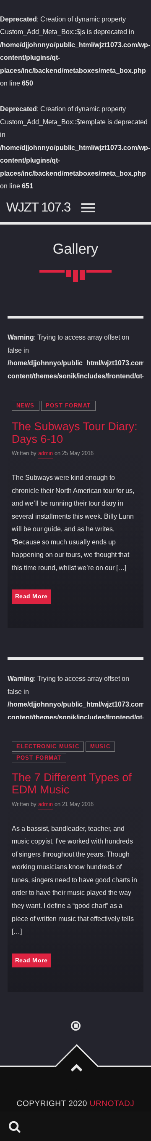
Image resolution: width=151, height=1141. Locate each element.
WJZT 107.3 (38, 207)
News (25, 406)
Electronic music (47, 747)
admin (45, 453)
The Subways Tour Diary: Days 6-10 (75, 432)
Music (100, 747)
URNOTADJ (112, 1103)
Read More (31, 596)
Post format (68, 406)
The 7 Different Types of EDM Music (72, 783)
